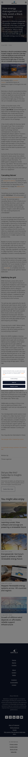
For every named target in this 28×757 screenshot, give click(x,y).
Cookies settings (13, 378)
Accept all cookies (14, 386)
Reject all (14, 382)
